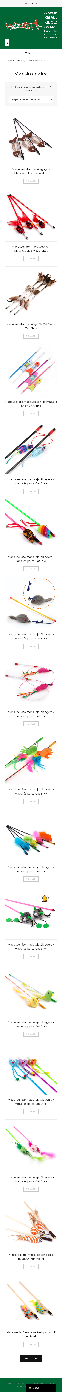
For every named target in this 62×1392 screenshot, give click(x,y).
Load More (31, 1358)
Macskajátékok (24, 60)
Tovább (31, 181)
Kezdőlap (9, 60)
